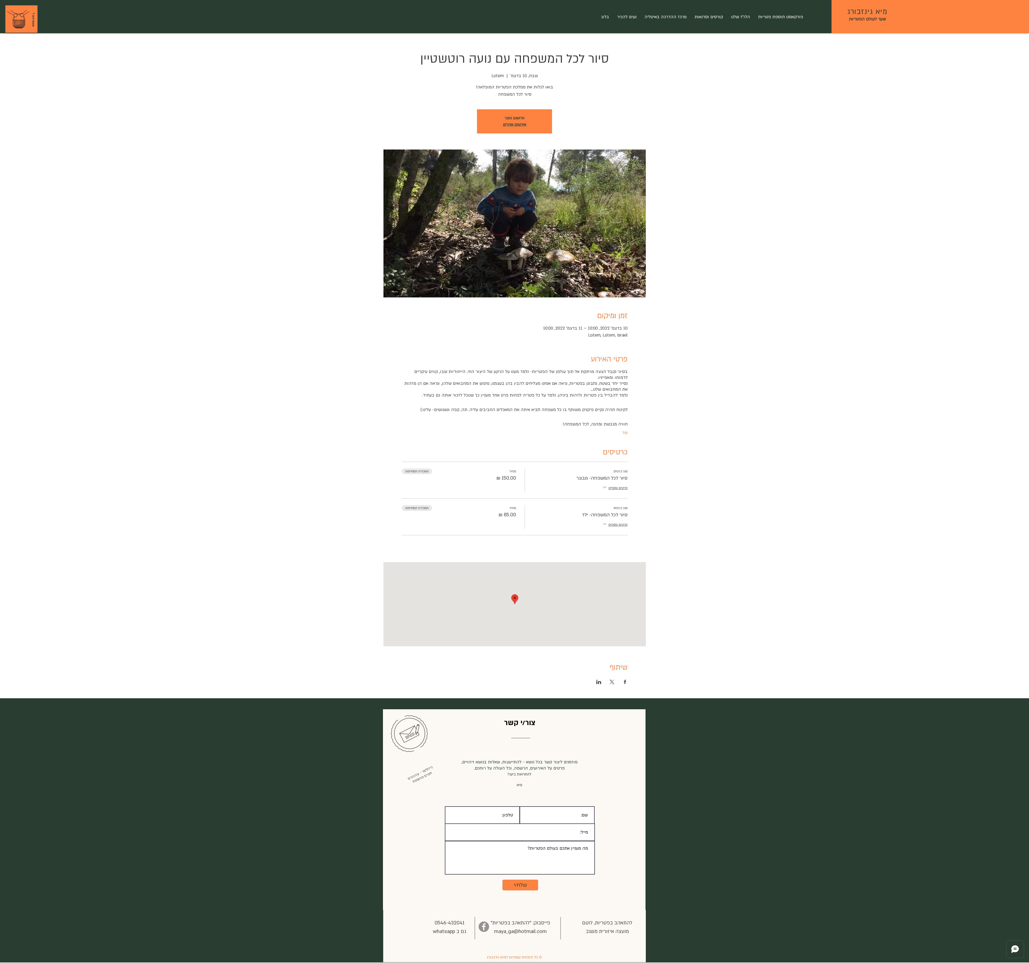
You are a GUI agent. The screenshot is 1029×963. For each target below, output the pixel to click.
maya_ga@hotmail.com (520, 931)
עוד (625, 432)
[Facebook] (484, 926)
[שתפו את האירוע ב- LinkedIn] (598, 682)
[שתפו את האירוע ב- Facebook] (625, 682)
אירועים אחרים (514, 124)
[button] (18, 19)
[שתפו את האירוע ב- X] (611, 682)
